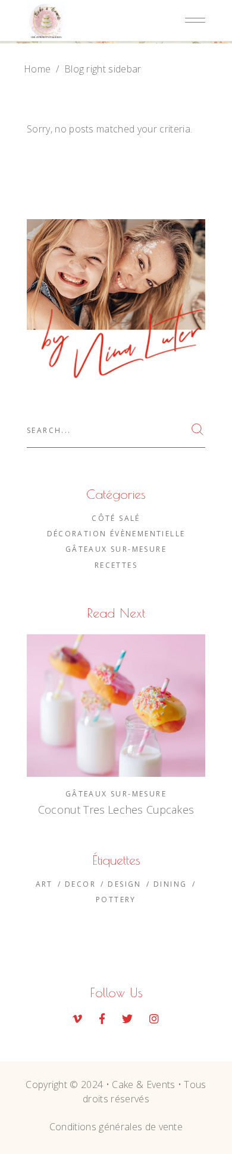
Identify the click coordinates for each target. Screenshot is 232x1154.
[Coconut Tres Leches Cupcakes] (116, 705)
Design (124, 884)
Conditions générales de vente (116, 1126)
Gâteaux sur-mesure (116, 549)
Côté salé (116, 518)
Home (37, 68)
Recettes (116, 565)
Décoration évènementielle (116, 534)
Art (44, 884)
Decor (80, 884)
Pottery (116, 899)
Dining (170, 884)
